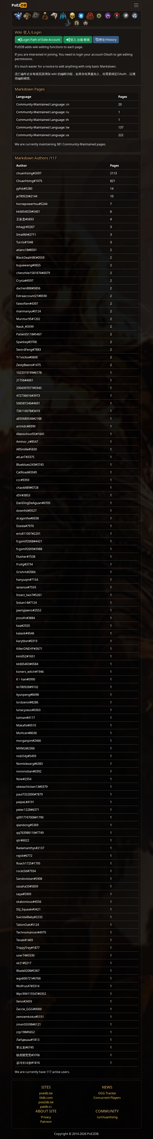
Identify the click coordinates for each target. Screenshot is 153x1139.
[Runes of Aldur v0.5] (18, 15)
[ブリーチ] (107, 15)
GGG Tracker (107, 1093)
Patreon (46, 1122)
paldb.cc (46, 1107)
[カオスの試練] (85, 22)
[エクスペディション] (134, 15)
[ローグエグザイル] (89, 15)
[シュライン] (45, 15)
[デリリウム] (125, 15)
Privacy (46, 1117)
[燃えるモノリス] (67, 22)
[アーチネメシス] (72, 15)
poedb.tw (46, 1093)
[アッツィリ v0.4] (27, 15)
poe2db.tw (46, 1102)
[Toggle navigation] (136, 5)
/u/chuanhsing (107, 1117)
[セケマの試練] (76, 22)
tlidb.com (46, 1098)
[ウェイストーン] (36, 15)
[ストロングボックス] (54, 15)
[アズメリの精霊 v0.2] (80, 15)
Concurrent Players (107, 1098)
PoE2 (19, 5)
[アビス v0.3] (98, 15)
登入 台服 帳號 (80, 40)
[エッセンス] (63, 15)
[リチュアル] (116, 15)
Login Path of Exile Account (41, 40)
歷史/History (107, 40)
